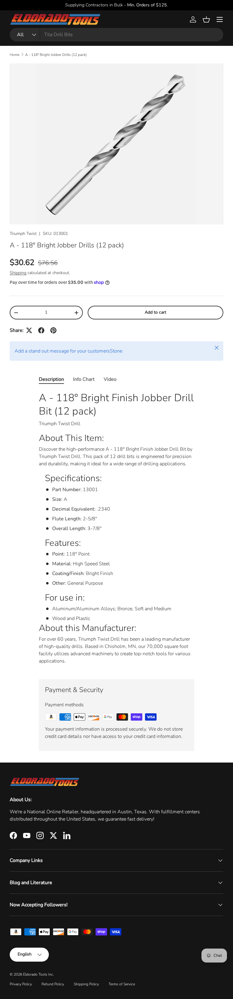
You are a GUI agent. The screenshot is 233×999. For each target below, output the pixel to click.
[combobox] (116, 34)
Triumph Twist (23, 233)
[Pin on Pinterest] (53, 330)
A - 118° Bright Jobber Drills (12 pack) (56, 54)
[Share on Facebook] (41, 330)
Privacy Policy (21, 984)
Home (14, 54)
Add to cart (155, 312)
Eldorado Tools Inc (38, 974)
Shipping (18, 273)
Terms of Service (122, 984)
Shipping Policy (86, 984)
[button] (206, 19)
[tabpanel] (116, 530)
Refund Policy (53, 984)
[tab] (51, 379)
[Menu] (219, 19)
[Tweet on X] (29, 330)
